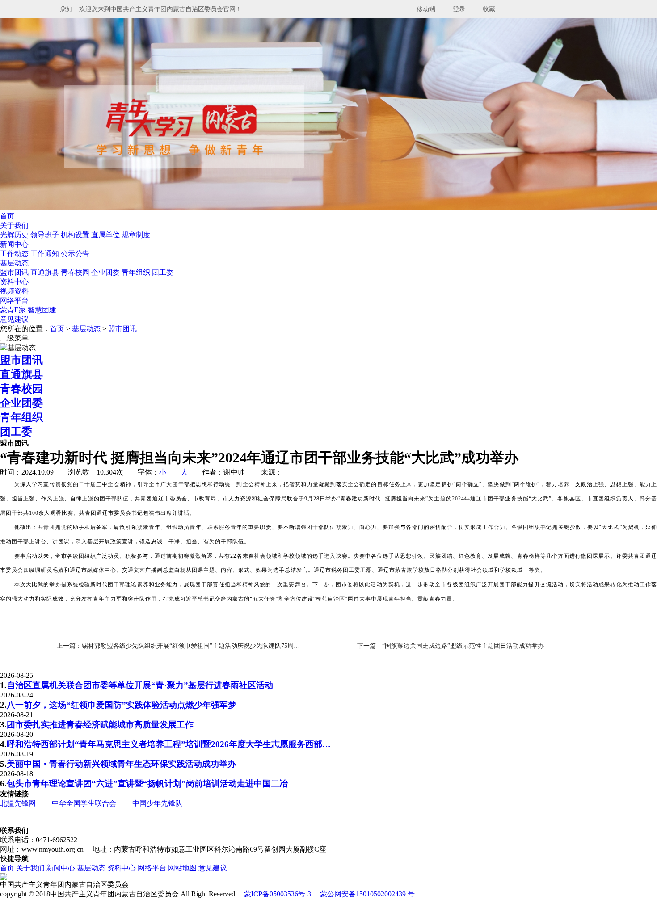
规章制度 (136, 235)
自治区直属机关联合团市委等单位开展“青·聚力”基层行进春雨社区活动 (140, 685)
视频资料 (14, 291)
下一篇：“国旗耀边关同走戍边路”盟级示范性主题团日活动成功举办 (450, 646)
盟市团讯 (15, 272)
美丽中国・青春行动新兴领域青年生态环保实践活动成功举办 (121, 764)
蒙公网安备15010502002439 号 (367, 894)
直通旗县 (45, 272)
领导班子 (45, 235)
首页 (7, 216)
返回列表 (635, 645)
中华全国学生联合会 (84, 803)
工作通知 (45, 253)
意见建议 (14, 319)
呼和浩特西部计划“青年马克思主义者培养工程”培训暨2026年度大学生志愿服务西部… (169, 744)
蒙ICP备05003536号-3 (277, 894)
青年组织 (137, 272)
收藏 (489, 9)
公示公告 (75, 253)
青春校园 (76, 272)
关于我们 (14, 225)
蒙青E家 (13, 310)
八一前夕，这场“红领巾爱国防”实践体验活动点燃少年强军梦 (121, 705)
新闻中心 (14, 244)
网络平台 (14, 300)
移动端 (426, 9)
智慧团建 (42, 310)
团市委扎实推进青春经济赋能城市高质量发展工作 (100, 724)
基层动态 (14, 263)
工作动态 (15, 253)
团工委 (162, 272)
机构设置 (76, 235)
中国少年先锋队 (157, 803)
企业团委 (106, 272)
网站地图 (182, 868)
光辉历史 (15, 235)
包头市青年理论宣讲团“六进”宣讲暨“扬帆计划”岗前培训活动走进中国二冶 (147, 783)
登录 (459, 9)
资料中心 (14, 282)
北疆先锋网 (18, 803)
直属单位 (106, 235)
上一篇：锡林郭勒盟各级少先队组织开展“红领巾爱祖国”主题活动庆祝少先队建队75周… (178, 646)
